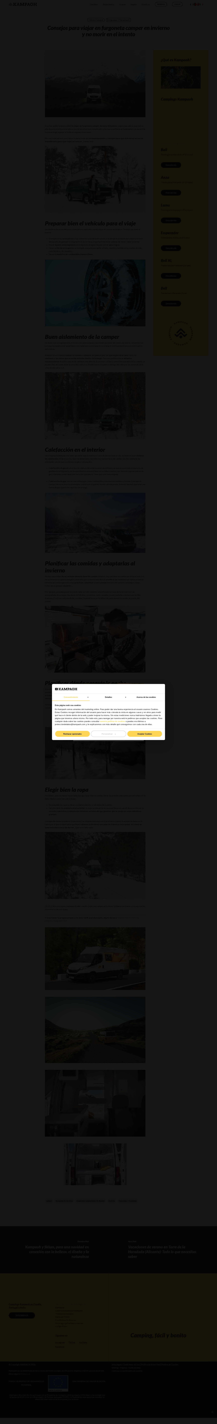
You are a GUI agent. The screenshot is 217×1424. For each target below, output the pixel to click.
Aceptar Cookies (144, 734)
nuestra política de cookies (112, 721)
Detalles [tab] (108, 697)
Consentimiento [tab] (71, 697)
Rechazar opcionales (72, 734)
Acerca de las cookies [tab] (146, 697)
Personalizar (107, 734)
